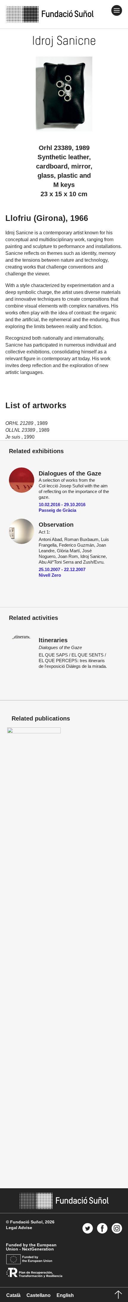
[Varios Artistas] (34, 731)
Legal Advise (19, 1227)
